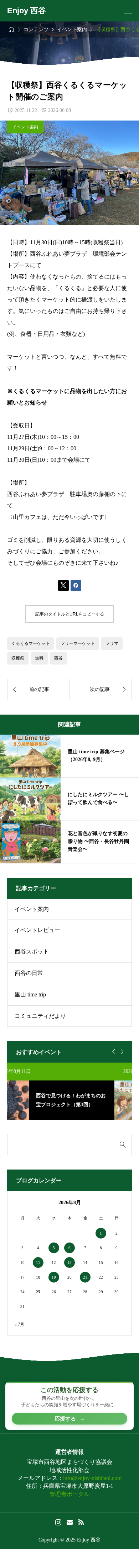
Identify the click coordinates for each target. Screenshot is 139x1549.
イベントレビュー (37, 930)
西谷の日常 (29, 973)
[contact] (70, 1522)
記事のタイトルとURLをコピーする (69, 614)
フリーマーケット (78, 643)
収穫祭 (17, 658)
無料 (39, 658)
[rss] (81, 1522)
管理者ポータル (69, 1494)
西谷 (58, 658)
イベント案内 (25, 126)
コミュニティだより (40, 1016)
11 (38, 1262)
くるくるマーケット (30, 643)
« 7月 (19, 1324)
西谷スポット (32, 951)
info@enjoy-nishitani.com (92, 1478)
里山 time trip (30, 994)
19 (54, 1277)
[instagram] (58, 1522)
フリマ (111, 643)
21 (85, 1277)
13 (69, 1262)
